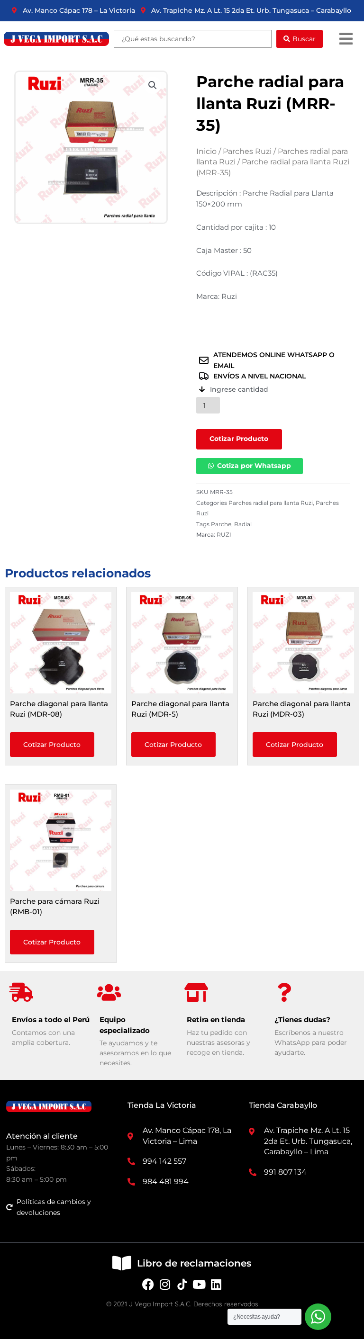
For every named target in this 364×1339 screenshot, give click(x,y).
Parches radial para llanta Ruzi (270, 502)
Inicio (206, 151)
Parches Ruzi (247, 151)
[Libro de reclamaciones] (121, 1263)
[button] (345, 38)
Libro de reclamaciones (194, 1263)
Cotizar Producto (238, 438)
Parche (221, 524)
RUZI (224, 534)
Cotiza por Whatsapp (254, 465)
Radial (243, 524)
